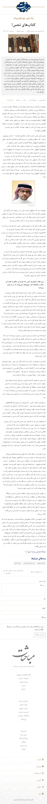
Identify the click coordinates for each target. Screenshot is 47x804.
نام (45, 599)
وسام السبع (41, 31)
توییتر (39, 780)
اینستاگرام (37, 773)
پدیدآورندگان (23, 738)
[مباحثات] (23, 7)
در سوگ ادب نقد (37, 572)
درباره (23, 685)
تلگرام (39, 787)
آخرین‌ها (23, 731)
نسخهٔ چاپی (42, 100)
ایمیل (44, 608)
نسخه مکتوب (23, 682)
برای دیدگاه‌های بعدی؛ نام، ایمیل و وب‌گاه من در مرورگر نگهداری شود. (25, 628)
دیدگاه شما (10, 100)
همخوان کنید (32, 100)
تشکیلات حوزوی (23, 715)
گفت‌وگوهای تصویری (23, 674)
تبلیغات (23, 749)
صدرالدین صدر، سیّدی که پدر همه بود (13, 572)
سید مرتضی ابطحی (31, 31)
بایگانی (23, 742)
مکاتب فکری (23, 704)
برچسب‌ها (23, 734)
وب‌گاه (43, 617)
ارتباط (23, 689)
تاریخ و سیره (23, 701)
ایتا (40, 794)
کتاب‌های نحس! (23, 25)
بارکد (24, 100)
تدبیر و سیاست (23, 712)
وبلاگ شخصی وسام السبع (36, 551)
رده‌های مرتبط (38, 558)
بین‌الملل (23, 719)
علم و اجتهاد (20, 31)
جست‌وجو (23, 745)
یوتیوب (38, 766)
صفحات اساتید (23, 678)
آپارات (39, 759)
